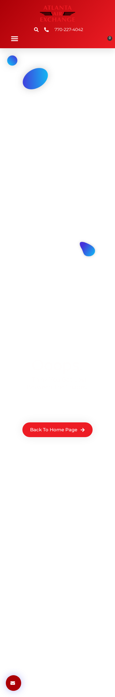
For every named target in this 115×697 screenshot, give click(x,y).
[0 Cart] (107, 40)
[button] (15, 39)
